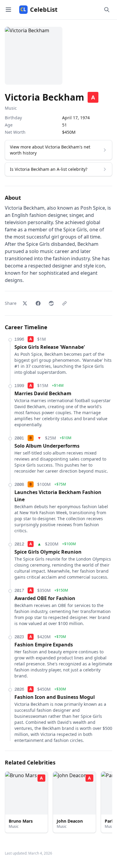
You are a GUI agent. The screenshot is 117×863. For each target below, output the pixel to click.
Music (11, 108)
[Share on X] (25, 303)
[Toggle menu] (8, 10)
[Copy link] (64, 303)
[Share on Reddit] (51, 303)
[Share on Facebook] (38, 303)
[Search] (106, 9)
